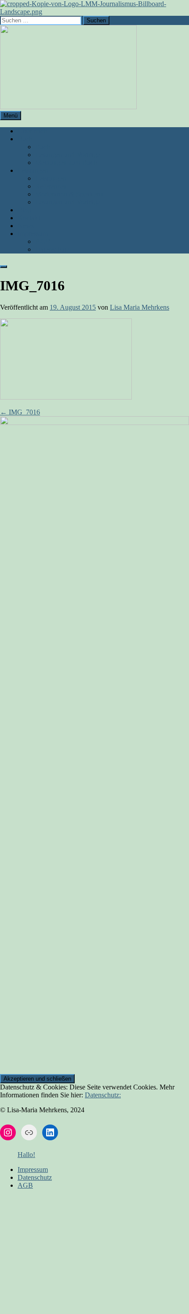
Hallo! (26, 1154)
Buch (25, 139)
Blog (24, 210)
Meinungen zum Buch (66, 162)
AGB (43, 241)
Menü (11, 115)
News (26, 225)
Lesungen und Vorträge (67, 154)
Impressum (33, 233)
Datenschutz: (103, 1095)
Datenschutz (52, 249)
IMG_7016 (20, 412)
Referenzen (51, 186)
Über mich (32, 131)
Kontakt (29, 217)
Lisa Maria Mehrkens (139, 307)
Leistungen (33, 170)
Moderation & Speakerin (69, 194)
